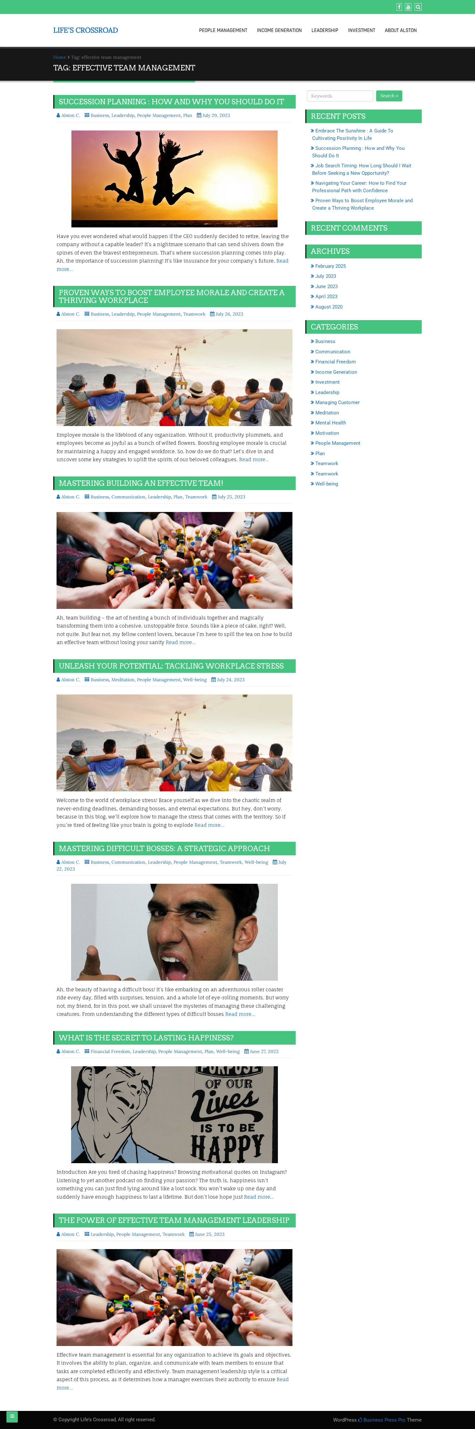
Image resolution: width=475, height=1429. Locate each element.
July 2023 (325, 276)
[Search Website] (417, 7)
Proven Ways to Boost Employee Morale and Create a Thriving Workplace (172, 296)
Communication (128, 497)
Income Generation (279, 30)
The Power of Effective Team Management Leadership (174, 1220)
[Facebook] (398, 7)
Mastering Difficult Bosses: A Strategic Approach (164, 848)
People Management (223, 30)
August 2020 (329, 307)
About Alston (401, 30)
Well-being (195, 680)
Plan (187, 115)
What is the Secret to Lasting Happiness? (146, 1038)
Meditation (122, 680)
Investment (361, 30)
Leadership (324, 30)
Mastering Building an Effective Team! (141, 483)
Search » (389, 96)
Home (59, 57)
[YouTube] (407, 7)
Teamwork (194, 314)
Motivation (327, 433)
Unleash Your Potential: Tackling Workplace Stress (171, 666)
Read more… (254, 459)
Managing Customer (337, 402)
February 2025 (330, 266)
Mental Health (330, 423)
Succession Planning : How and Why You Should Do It (171, 102)
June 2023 (326, 286)
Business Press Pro (384, 1420)
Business (100, 115)
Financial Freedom (110, 1051)
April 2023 (326, 296)
